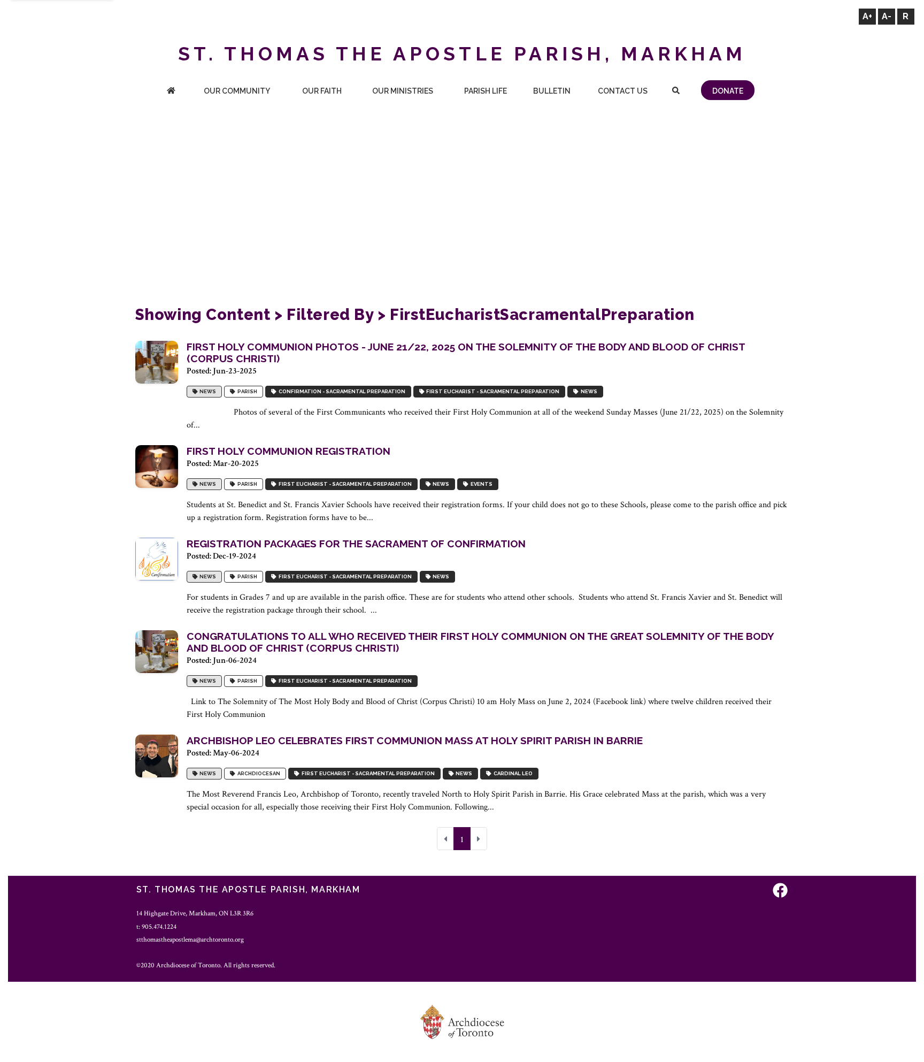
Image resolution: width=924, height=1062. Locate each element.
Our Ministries (402, 91)
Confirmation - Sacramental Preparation (340, 391)
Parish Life (485, 91)
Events (480, 484)
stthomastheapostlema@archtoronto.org (190, 939)
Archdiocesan (257, 773)
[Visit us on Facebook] (780, 891)
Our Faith (322, 91)
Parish (246, 391)
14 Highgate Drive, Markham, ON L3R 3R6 (194, 913)
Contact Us (623, 91)
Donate (727, 91)
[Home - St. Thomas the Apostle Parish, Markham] (171, 91)
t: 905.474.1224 (156, 926)
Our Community (237, 91)
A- (886, 16)
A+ (867, 16)
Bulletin (552, 91)
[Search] (676, 91)
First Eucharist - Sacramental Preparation (491, 391)
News (206, 391)
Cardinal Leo (512, 773)
